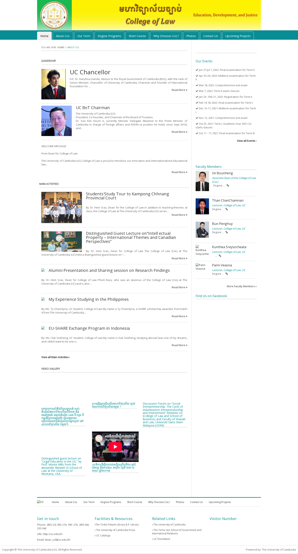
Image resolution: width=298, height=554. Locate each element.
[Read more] (228, 185)
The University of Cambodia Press (115, 530)
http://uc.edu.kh (52, 534)
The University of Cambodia (169, 524)
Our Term (83, 36)
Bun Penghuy (222, 223)
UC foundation (161, 539)
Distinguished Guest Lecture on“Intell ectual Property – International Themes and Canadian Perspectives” (131, 237)
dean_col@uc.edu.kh (57, 539)
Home (44, 36)
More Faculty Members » (242, 286)
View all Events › (247, 140)
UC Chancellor (90, 72)
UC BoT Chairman (93, 107)
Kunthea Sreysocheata (229, 247)
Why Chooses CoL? (166, 36)
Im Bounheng (222, 173)
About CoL (63, 36)
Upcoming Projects (238, 36)
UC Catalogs (102, 535)
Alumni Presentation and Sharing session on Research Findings (109, 270)
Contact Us (210, 36)
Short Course (137, 36)
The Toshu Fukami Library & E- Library (117, 524)
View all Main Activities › (55, 357)
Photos (191, 36)
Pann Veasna (222, 265)
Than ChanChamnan (227, 200)
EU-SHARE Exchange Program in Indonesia (89, 328)
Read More (179, 90)
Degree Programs (109, 36)
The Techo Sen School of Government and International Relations (177, 531)
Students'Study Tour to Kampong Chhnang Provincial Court (127, 196)
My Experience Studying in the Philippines (89, 299)
